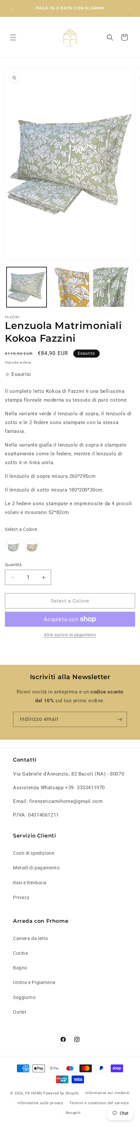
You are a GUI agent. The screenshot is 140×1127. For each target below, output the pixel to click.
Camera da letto (30, 938)
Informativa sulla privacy (40, 1103)
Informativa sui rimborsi (107, 1093)
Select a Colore (21, 529)
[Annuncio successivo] (128, 8)
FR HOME (33, 1093)
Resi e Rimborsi (30, 882)
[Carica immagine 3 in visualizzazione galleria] (70, 287)
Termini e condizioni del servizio (99, 1103)
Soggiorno (24, 997)
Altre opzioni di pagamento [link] (70, 635)
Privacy (21, 897)
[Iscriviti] (119, 719)
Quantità (13, 564)
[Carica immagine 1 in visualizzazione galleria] (27, 287)
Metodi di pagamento (36, 867)
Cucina (20, 953)
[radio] (13, 545)
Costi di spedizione (33, 853)
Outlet (20, 1012)
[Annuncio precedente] (12, 8)
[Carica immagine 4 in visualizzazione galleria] (113, 287)
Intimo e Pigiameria (34, 982)
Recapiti (73, 1113)
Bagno (20, 967)
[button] (13, 37)
